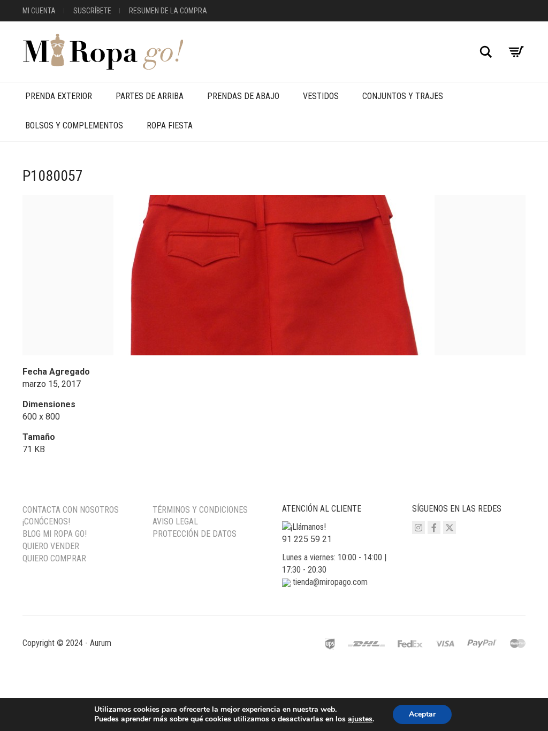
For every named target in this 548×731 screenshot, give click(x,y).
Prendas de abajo (243, 96)
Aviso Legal (175, 521)
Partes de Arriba (150, 96)
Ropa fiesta (170, 125)
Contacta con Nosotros (70, 510)
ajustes (360, 719)
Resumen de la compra (168, 10)
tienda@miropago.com (330, 582)
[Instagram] (418, 527)
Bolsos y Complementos (74, 125)
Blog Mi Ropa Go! (54, 534)
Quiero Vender (50, 546)
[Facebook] (434, 527)
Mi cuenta (39, 10)
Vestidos (321, 96)
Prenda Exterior (58, 96)
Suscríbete (92, 10)
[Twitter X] (449, 527)
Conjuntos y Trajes (402, 96)
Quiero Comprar (54, 558)
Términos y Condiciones (200, 510)
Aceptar (422, 714)
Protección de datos (195, 534)
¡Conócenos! (46, 521)
